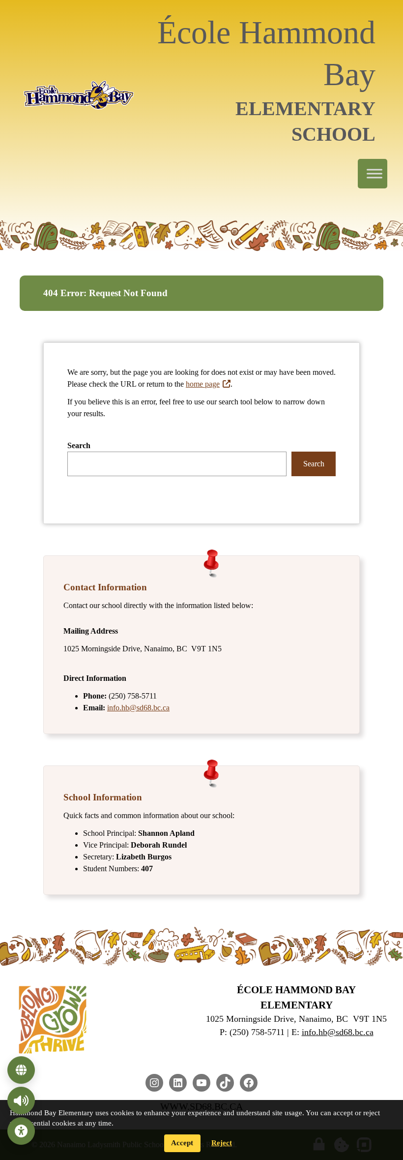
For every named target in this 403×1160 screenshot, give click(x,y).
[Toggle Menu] (374, 173)
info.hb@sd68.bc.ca (138, 707)
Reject (221, 1143)
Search (78, 445)
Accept (182, 1143)
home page (203, 384)
